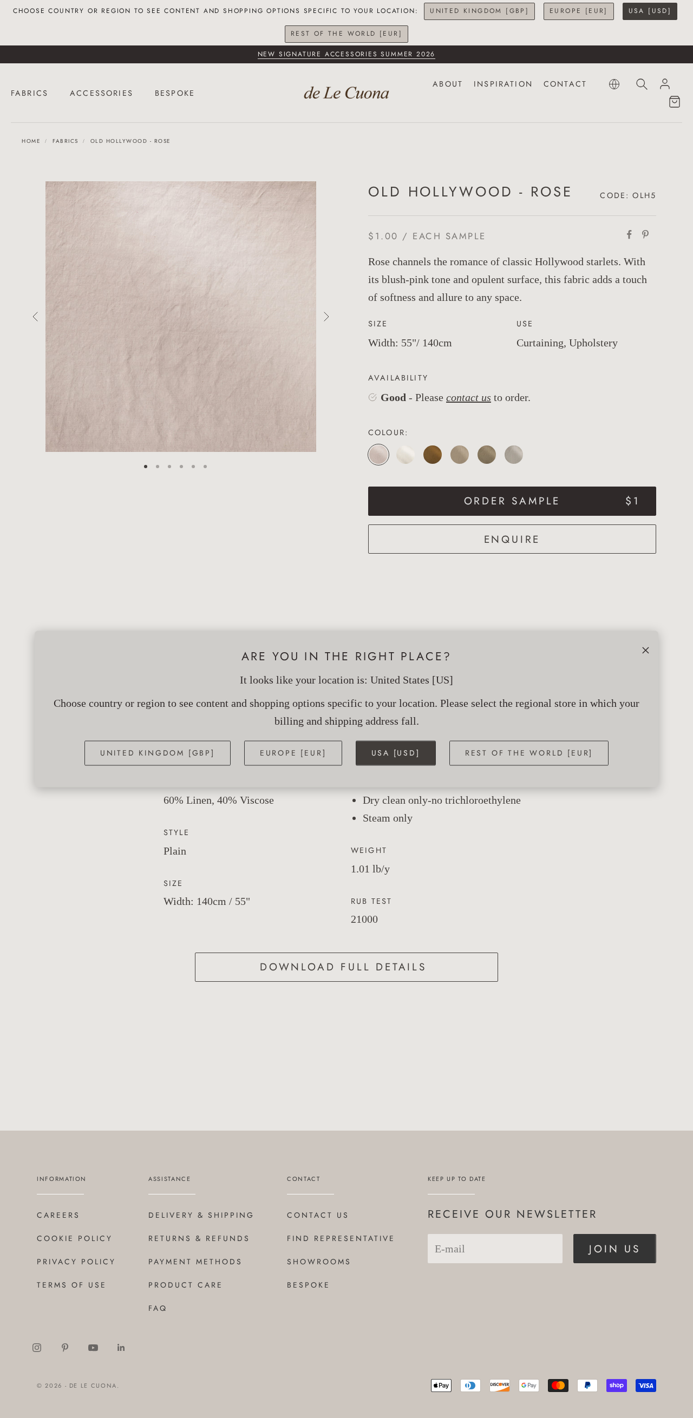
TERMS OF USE (72, 1284)
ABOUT (448, 83)
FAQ (157, 1308)
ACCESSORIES (101, 93)
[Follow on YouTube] (93, 1347)
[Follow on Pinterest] (65, 1347)
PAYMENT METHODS (195, 1261)
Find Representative (341, 1238)
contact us (468, 397)
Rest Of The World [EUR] (346, 33)
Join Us (614, 1249)
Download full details (343, 967)
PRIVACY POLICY (76, 1261)
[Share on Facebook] (629, 234)
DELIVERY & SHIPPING (201, 1215)
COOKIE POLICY (75, 1238)
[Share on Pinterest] (645, 234)
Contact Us (318, 1215)
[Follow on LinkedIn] (121, 1347)
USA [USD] (650, 11)
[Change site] (614, 84)
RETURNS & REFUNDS (199, 1238)
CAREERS (58, 1215)
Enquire (512, 539)
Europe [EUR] (579, 11)
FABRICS (29, 93)
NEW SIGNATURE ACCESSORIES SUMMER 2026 (347, 54)
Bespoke (308, 1284)
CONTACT (565, 83)
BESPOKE (175, 93)
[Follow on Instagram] (36, 1347)
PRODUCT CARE (185, 1284)
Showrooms (319, 1261)
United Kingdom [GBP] (479, 11)
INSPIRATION (503, 83)
